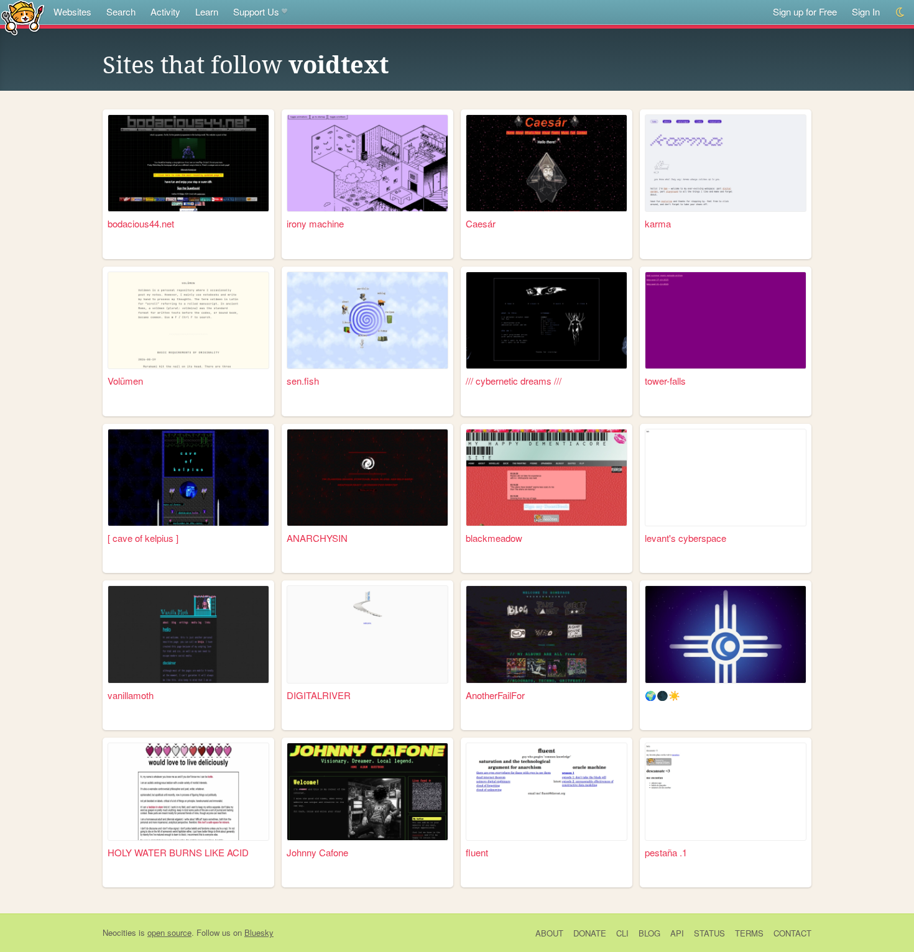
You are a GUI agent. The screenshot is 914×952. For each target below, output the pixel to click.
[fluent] (546, 791)
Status (709, 933)
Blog (649, 933)
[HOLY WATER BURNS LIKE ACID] (188, 791)
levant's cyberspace (685, 537)
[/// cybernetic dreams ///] (546, 320)
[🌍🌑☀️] (725, 634)
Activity (165, 11)
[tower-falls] (725, 320)
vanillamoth (131, 695)
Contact (792, 933)
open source (169, 932)
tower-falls (665, 380)
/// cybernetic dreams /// (513, 380)
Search (121, 11)
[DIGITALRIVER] (367, 634)
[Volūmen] (188, 320)
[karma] (725, 163)
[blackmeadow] (546, 477)
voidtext (339, 65)
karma (658, 223)
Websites (72, 11)
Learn (206, 11)
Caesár (481, 223)
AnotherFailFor (495, 695)
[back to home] (22, 17)
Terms (749, 933)
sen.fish (303, 380)
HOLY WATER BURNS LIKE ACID (178, 852)
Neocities (119, 932)
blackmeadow (494, 537)
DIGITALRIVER (319, 695)
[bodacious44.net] (188, 163)
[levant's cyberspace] (725, 477)
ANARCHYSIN (317, 537)
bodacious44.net (141, 223)
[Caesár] (546, 163)
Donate (589, 933)
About (549, 933)
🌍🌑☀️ (662, 695)
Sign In (866, 11)
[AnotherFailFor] (546, 634)
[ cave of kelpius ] (143, 537)
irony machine (315, 223)
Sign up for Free (805, 11)
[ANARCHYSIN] (367, 477)
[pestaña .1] (725, 791)
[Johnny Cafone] (367, 791)
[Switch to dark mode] (900, 12)
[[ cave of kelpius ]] (188, 477)
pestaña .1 (666, 852)
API (677, 933)
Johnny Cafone (317, 852)
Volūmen (125, 380)
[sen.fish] (367, 320)
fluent (477, 852)
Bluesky (259, 932)
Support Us (256, 11)
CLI (622, 933)
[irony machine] (367, 163)
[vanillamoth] (188, 634)
